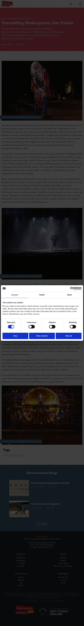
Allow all (68, 336)
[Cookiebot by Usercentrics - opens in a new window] (71, 288)
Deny (15, 336)
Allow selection (42, 336)
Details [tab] (42, 295)
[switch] (32, 326)
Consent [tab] (14, 295)
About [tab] (69, 295)
